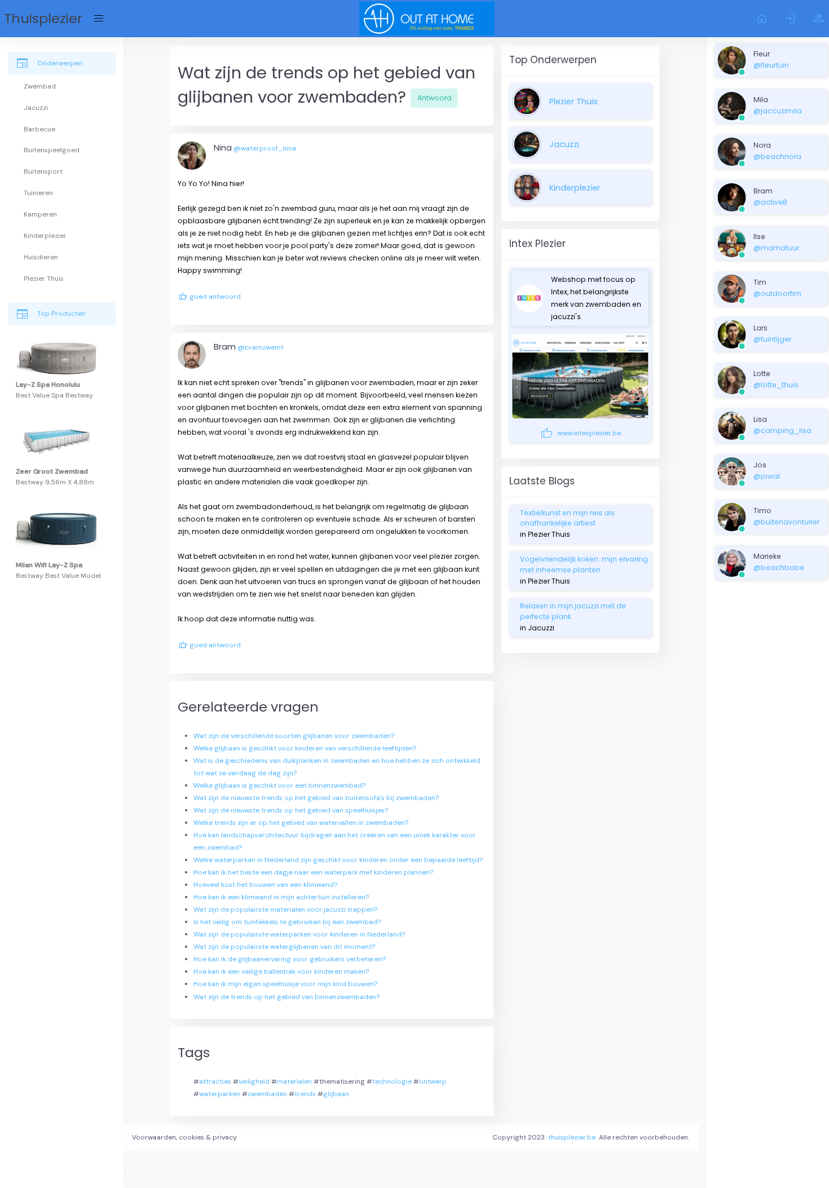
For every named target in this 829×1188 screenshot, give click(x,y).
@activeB (770, 202)
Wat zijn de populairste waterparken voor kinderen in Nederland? (299, 934)
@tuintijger (772, 339)
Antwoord (434, 98)
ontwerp (433, 1081)
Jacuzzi (564, 144)
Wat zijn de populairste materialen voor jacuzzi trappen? (285, 909)
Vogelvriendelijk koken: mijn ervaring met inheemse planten (584, 564)
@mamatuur (776, 248)
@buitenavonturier (786, 522)
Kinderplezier (574, 187)
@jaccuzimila (777, 111)
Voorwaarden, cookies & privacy (184, 1137)
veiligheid (254, 1081)
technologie (392, 1081)
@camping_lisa (782, 430)
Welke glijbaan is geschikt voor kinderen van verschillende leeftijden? (304, 748)
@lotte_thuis (776, 385)
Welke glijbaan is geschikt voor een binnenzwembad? (279, 785)
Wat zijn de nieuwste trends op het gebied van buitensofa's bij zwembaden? (316, 797)
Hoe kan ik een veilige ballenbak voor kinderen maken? (281, 971)
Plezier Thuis (573, 101)
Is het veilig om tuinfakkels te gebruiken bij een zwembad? (287, 921)
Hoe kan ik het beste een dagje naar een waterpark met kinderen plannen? (313, 872)
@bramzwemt (260, 347)
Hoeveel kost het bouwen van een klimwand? (265, 884)
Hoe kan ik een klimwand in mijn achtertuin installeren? (281, 897)
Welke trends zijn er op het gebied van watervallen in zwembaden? (300, 822)
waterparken (219, 1093)
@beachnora (777, 156)
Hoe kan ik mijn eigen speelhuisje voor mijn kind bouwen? (285, 983)
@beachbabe (778, 567)
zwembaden (267, 1093)
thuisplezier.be (572, 1137)
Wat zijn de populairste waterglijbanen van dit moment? (284, 946)
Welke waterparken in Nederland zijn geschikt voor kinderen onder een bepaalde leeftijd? (338, 859)
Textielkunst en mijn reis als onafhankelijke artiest (567, 518)
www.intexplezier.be (580, 433)
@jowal (766, 476)
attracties (215, 1081)
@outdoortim (777, 293)
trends (305, 1093)
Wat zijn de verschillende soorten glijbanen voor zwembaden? (293, 735)
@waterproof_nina (264, 148)
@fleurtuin (771, 65)
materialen (294, 1081)
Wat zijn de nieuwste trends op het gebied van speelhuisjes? (290, 810)
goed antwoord (209, 297)
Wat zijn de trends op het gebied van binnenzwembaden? (286, 996)
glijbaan (336, 1093)
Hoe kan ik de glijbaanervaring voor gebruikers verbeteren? (289, 959)
